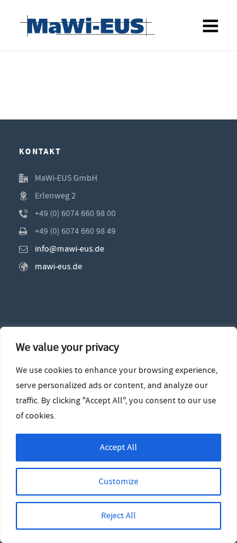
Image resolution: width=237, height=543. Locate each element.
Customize (118, 481)
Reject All (118, 516)
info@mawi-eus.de (69, 249)
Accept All (118, 447)
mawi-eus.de (58, 266)
